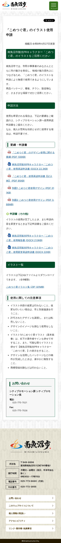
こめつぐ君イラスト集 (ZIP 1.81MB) (25, 286)
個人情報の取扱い (17, 513)
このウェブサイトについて (21, 505)
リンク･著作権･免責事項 (20, 528)
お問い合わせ (15, 498)
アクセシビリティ (17, 520)
